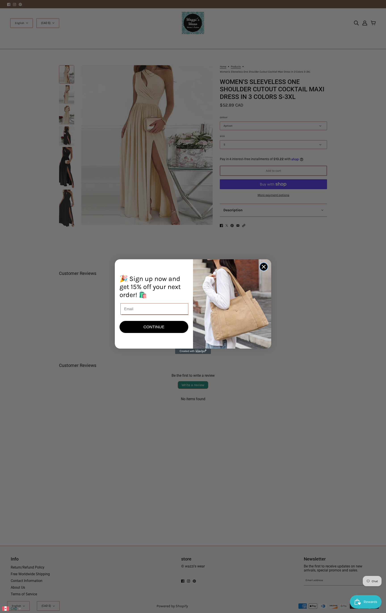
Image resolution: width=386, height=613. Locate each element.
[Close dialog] (264, 267)
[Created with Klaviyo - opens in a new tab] (193, 351)
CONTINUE (153, 327)
